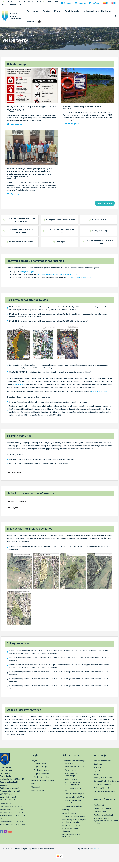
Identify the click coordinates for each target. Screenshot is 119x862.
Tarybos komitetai (41, 770)
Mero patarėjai (37, 790)
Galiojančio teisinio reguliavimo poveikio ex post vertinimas (106, 820)
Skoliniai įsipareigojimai (74, 794)
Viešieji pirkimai (71, 779)
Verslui (96, 774)
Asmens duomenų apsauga (73, 816)
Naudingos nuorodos (71, 825)
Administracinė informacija (73, 760)
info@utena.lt (19, 384)
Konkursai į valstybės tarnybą (106, 781)
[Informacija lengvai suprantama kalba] (39, 21)
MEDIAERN (98, 849)
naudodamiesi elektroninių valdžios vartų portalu (57, 274)
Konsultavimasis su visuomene (70, 829)
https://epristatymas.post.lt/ (81, 277)
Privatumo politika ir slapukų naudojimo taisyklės (74, 821)
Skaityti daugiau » (15, 124)
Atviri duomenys (69, 813)
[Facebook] (1, 831)
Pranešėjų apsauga (102, 788)
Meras (33, 783)
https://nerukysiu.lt (99, 391)
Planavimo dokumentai (74, 767)
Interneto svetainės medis (105, 791)
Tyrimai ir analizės (101, 812)
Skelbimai (97, 767)
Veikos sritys (17, 35)
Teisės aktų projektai (102, 808)
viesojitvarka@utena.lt (29, 271)
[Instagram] (5, 831)
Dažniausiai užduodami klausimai (71, 835)
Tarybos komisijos (41, 773)
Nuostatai (69, 763)
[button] (39, 11)
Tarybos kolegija (40, 767)
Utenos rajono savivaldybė (15, 16)
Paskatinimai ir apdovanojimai (71, 774)
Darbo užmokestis (72, 770)
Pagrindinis (6, 35)
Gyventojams (99, 771)
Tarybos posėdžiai (41, 777)
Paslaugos (66, 809)
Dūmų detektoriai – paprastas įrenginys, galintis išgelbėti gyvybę (31, 108)
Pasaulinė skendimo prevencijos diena (82, 106)
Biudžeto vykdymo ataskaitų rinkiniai (73, 783)
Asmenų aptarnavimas (103, 760)
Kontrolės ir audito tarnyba (42, 780)
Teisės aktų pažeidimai (103, 815)
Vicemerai (35, 787)
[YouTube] (10, 831)
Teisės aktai (99, 805)
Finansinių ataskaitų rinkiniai (73, 789)
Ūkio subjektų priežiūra (74, 797)
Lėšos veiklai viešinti (73, 806)
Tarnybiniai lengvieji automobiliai (73, 801)
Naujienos (98, 764)
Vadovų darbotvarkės (103, 777)
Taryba (34, 760)
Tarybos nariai (40, 763)
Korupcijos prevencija (103, 784)
